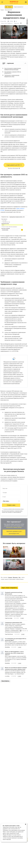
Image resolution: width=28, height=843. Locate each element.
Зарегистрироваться (18, 6)
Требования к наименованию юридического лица (11, 76)
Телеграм (10, 577)
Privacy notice (24, 630)
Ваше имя (4, 488)
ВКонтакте (15, 577)
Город (4, 501)
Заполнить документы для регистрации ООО (14, 532)
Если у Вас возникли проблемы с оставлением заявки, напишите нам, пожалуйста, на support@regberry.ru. (12, 512)
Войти (9, 6)
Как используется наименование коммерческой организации (12, 69)
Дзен (19, 577)
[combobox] (11, 501)
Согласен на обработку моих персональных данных (13, 509)
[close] (27, 631)
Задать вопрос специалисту (9, 587)
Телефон (4, 492)
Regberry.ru (14, 2)
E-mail (4, 496)
